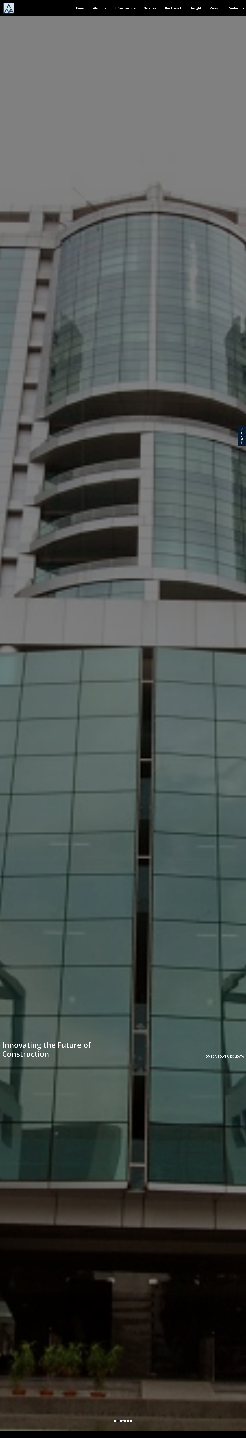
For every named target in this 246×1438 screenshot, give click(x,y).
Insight (196, 8)
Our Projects (174, 8)
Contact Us (236, 8)
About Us (99, 8)
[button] (115, 1421)
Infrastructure (125, 8)
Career (215, 8)
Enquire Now (242, 435)
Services (150, 8)
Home (80, 8)
